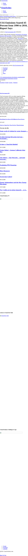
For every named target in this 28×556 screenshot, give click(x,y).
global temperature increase (11, 78)
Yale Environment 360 (10, 32)
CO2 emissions (3, 77)
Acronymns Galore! (6, 176)
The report (20, 38)
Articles (5, 4)
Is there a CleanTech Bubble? (9, 144)
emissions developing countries (14, 77)
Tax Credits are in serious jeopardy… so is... (13, 190)
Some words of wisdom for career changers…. (14, 131)
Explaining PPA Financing (8, 165)
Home (4, 3)
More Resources (5, 171)
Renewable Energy (11, 16)
